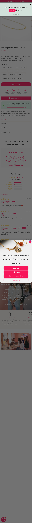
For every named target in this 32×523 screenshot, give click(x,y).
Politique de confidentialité (22, 7)
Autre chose (16, 280)
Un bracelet (16, 272)
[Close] (30, 4)
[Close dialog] (30, 241)
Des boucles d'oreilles (16, 276)
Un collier (16, 268)
